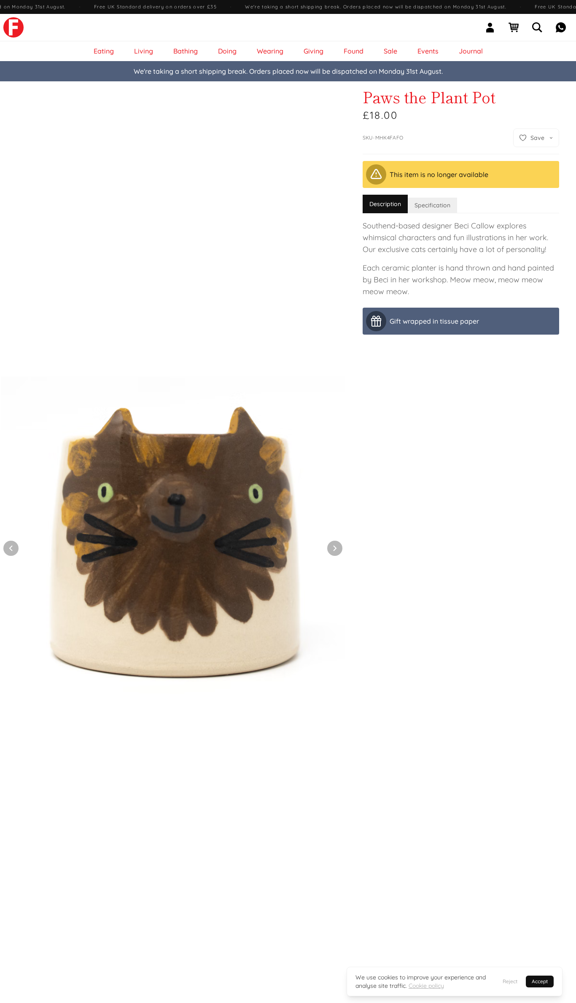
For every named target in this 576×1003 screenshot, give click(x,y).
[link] (13, 27)
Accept (540, 981)
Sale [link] (390, 51)
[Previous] (11, 548)
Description (385, 204)
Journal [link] (471, 51)
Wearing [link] (270, 51)
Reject (510, 981)
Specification (432, 205)
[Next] (334, 548)
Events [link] (428, 51)
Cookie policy (426, 986)
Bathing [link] (185, 51)
